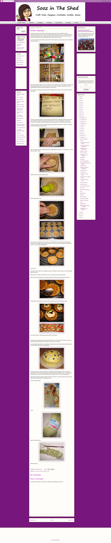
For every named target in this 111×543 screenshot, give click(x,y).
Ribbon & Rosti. (83, 196)
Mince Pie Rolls (20, 99)
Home (52, 520)
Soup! (81, 202)
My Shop (68, 23)
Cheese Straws (20, 122)
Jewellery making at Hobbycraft (84, 168)
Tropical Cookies (20, 104)
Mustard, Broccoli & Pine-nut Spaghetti (21, 125)
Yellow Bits (82, 157)
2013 (80, 116)
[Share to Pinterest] (53, 469)
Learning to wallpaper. (84, 186)
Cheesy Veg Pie (20, 139)
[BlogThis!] (49, 469)
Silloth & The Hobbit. (84, 198)
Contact (76, 23)
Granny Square (20, 60)
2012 (80, 212)
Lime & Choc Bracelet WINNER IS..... (84, 146)
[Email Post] (45, 469)
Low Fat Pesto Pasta (21, 127)
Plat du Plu (82, 187)
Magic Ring (19, 58)
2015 (80, 112)
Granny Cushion (83, 152)
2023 (80, 100)
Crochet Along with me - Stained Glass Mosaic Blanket (85, 31)
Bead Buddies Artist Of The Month (84, 206)
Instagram (40, 23)
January (82, 137)
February (82, 135)
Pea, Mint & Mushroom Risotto (20, 130)
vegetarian (45, 471)
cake (35, 471)
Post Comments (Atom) (54, 523)
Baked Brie (19, 120)
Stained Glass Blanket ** (20, 45)
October (82, 121)
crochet (37, 471)
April (81, 132)
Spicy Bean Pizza (20, 143)
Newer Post (33, 520)
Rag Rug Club (83, 165)
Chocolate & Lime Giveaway (84, 155)
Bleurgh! (82, 194)
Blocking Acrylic (20, 64)
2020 (80, 105)
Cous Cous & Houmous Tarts (20, 116)
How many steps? (84, 182)
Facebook (49, 23)
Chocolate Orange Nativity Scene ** (20, 48)
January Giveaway (84, 139)
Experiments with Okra (84, 189)
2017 (80, 109)
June (81, 128)
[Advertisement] (28, 78)
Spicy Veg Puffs (20, 118)
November (82, 119)
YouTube (31, 23)
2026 (80, 96)
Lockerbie (82, 159)
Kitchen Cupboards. (84, 200)
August (81, 125)
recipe (40, 471)
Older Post (70, 520)
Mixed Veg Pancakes (21, 137)
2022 (80, 102)
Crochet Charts (21, 23)
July (81, 126)
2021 (80, 104)
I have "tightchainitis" (84, 161)
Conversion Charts (20, 56)
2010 (80, 215)
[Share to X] (50, 469)
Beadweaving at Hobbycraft (83, 149)
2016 (80, 111)
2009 (80, 217)
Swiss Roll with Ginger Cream (20, 109)
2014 (80, 114)
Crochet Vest (82, 172)
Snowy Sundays (83, 184)
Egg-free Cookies (83, 151)
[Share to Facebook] (52, 469)
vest (48, 471)
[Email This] (48, 469)
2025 (80, 98)
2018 (80, 107)
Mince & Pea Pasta (21, 141)
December (82, 117)
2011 (80, 214)
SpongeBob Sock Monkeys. (83, 209)
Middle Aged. (83, 193)
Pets (81, 191)
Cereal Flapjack (20, 97)
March (81, 133)
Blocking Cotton (20, 62)
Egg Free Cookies (20, 106)
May (81, 130)
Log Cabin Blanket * (21, 42)
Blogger (58, 540)
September (82, 123)
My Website (58, 23)
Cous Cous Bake (20, 135)
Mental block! (83, 203)
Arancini (18, 132)
